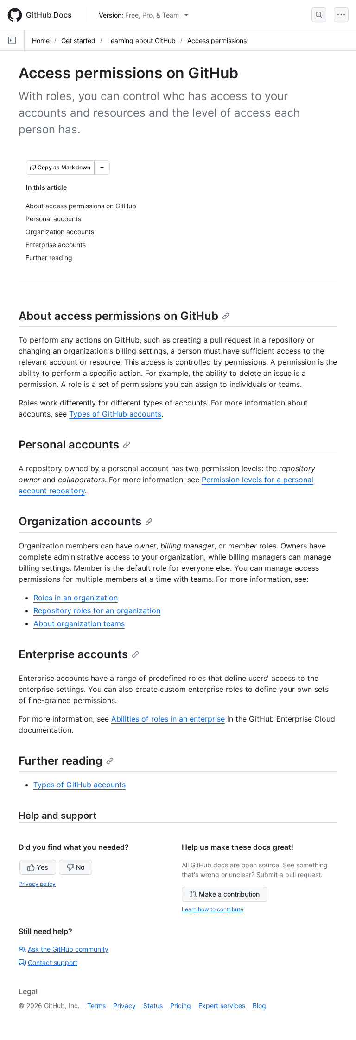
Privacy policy (37, 883)
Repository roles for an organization (96, 610)
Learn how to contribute (212, 909)
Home (41, 40)
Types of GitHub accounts (115, 413)
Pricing (180, 1005)
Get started (78, 40)
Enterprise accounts (73, 654)
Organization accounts (80, 521)
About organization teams (79, 623)
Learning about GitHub (141, 40)
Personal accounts (69, 444)
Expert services (221, 1005)
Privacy (124, 1005)
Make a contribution (229, 894)
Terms (96, 1005)
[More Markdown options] (102, 167)
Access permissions (217, 40)
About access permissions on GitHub (118, 316)
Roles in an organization (75, 597)
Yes (42, 867)
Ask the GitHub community (68, 949)
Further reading (60, 760)
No (80, 867)
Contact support (52, 962)
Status (153, 1005)
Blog (259, 1005)
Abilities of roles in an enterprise (168, 718)
